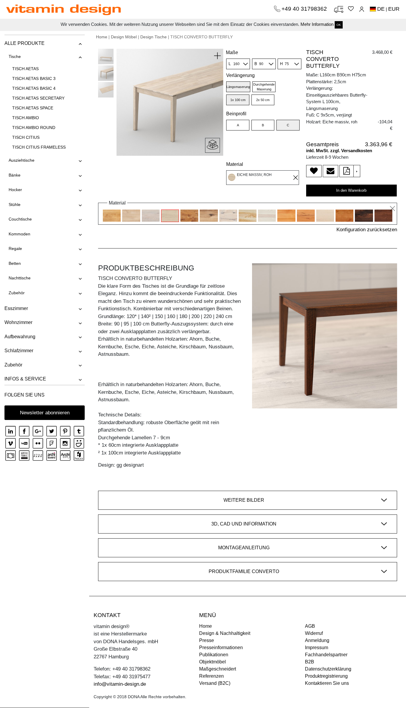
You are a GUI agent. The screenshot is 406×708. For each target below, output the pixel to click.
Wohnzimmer (18, 322)
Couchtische (20, 219)
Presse (206, 640)
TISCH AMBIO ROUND (33, 127)
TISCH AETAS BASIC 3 (34, 78)
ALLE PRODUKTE (24, 43)
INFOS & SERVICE (25, 378)
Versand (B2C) (214, 683)
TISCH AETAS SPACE (32, 108)
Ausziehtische (21, 160)
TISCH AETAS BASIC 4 (34, 88)
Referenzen (211, 676)
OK (338, 24)
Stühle (15, 204)
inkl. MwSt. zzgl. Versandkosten (339, 150)
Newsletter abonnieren (45, 413)
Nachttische (20, 278)
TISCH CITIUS (26, 137)
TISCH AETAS (25, 68)
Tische (15, 56)
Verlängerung (240, 75)
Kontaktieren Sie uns (327, 683)
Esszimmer (16, 308)
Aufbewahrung (19, 336)
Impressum (316, 647)
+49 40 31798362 (304, 9)
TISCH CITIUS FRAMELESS (39, 147)
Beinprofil (236, 113)
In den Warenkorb (351, 190)
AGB (310, 626)
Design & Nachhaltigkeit (224, 633)
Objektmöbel (212, 661)
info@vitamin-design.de (120, 684)
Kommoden (19, 234)
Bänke (15, 175)
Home (101, 36)
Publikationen (213, 654)
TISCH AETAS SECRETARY (38, 98)
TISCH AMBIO (25, 117)
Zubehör (17, 292)
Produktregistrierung (326, 676)
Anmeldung (317, 640)
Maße (232, 52)
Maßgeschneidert (217, 668)
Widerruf (314, 633)
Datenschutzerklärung (328, 668)
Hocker (15, 189)
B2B (309, 661)
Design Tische (153, 36)
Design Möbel (124, 36)
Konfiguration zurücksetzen (366, 229)
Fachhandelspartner (326, 654)
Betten (15, 263)
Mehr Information (316, 24)
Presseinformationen (221, 647)
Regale (15, 248)
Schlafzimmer (18, 350)
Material (234, 164)
